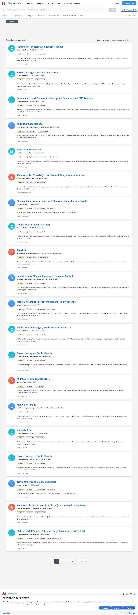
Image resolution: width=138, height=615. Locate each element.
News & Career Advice (72, 3)
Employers (41, 3)
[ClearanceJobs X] (127, 593)
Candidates (30, 3)
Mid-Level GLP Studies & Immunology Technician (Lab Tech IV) (51, 531)
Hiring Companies (54, 3)
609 (81, 561)
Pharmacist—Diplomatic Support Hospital (40, 46)
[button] (18, 15)
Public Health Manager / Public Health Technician (44, 327)
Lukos (19, 204)
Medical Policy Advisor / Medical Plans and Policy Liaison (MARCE (52, 201)
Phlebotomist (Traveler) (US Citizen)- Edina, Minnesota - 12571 (51, 175)
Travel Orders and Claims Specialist (36, 481)
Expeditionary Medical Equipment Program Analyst (45, 276)
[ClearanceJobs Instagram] (134, 593)
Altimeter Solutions (23, 179)
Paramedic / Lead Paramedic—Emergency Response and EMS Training (55, 98)
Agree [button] (129, 608)
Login (117, 3)
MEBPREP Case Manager (30, 123)
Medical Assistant (26, 404)
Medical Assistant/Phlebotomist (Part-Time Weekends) (46, 301)
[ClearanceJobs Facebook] (123, 593)
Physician (22, 250)
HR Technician (24, 430)
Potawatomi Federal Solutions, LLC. (28, 254)
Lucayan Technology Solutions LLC (28, 127)
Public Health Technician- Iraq (33, 224)
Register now (129, 3)
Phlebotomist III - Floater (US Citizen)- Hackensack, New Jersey (52, 505)
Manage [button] (105, 608)
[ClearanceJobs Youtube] (131, 593)
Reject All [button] (117, 608)
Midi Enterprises (22, 153)
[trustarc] (132, 613)
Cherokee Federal (22, 50)
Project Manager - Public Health (34, 353)
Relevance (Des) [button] (122, 40)
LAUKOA (19, 305)
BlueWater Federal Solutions (26, 279)
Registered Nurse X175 (29, 149)
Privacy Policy (6, 613)
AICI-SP (19, 382)
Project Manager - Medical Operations (37, 72)
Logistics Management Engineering (28, 408)
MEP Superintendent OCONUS (33, 379)
